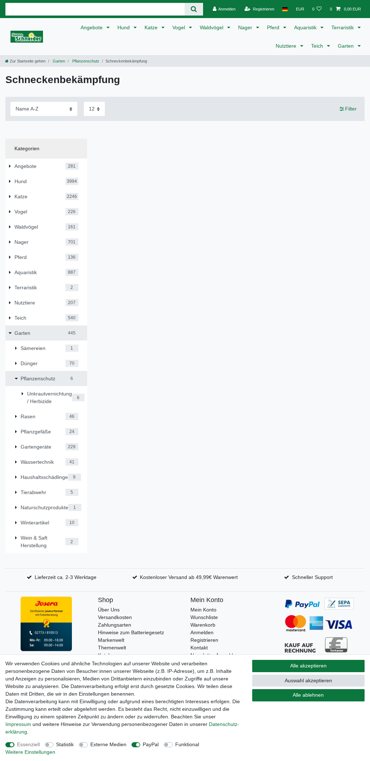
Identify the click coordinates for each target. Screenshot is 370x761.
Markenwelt (111, 640)
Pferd (274, 27)
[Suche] (194, 9)
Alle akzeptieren (308, 666)
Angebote (92, 27)
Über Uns (109, 610)
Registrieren (204, 640)
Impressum (18, 724)
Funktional (187, 744)
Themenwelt (112, 647)
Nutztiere (287, 46)
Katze (152, 27)
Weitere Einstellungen (30, 752)
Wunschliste (204, 617)
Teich (317, 46)
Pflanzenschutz (85, 61)
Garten (346, 46)
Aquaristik (306, 27)
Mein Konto (203, 610)
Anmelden (202, 632)
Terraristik (343, 27)
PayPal (151, 744)
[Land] (285, 9)
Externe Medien (108, 744)
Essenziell (28, 744)
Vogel (179, 27)
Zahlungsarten (114, 625)
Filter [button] (351, 109)
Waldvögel (212, 27)
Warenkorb (202, 625)
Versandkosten (115, 617)
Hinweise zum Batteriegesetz (131, 632)
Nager (246, 27)
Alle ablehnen (308, 695)
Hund (124, 27)
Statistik (65, 744)
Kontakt (199, 647)
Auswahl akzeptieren (308, 680)
